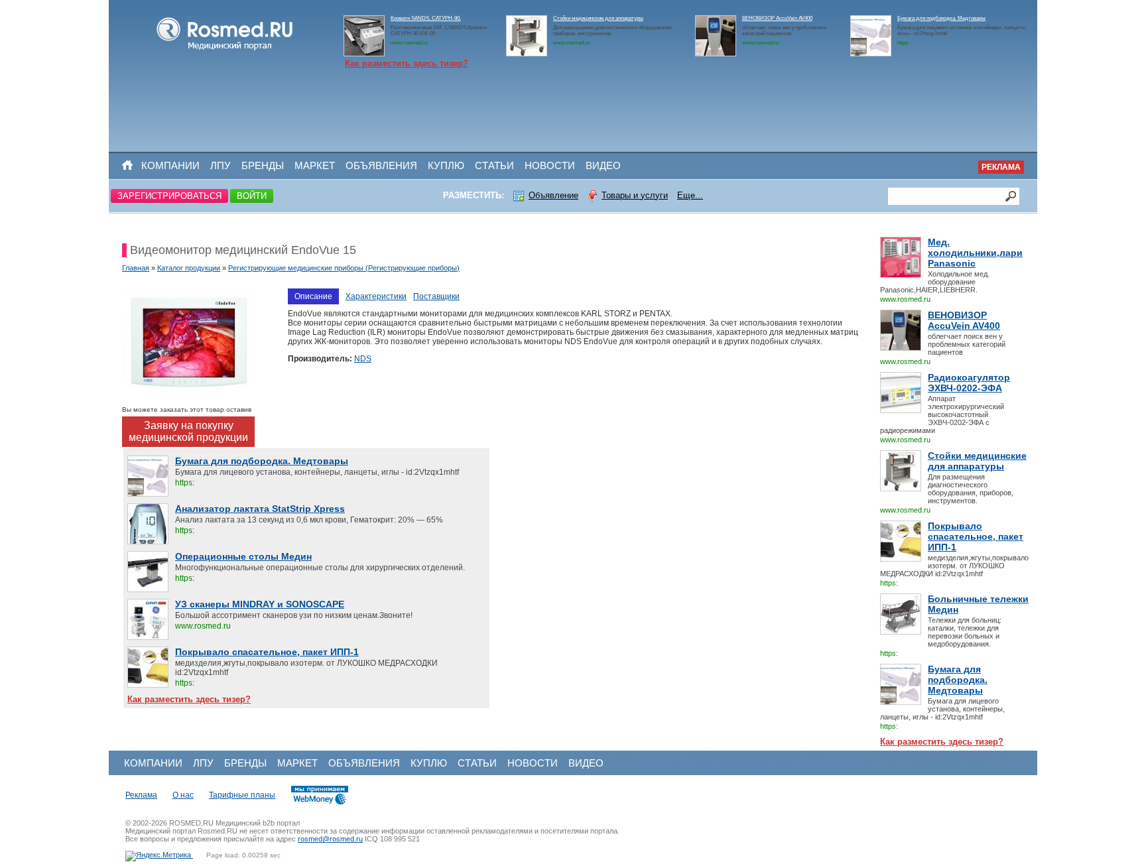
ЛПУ (220, 165)
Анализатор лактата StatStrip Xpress (260, 508)
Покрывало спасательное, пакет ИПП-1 (975, 536)
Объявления (381, 165)
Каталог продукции (188, 268)
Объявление (553, 195)
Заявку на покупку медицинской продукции (188, 431)
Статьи (494, 165)
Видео (603, 165)
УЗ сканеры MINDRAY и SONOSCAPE (259, 604)
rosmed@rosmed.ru (330, 839)
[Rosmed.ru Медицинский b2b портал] (225, 50)
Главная (135, 268)
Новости (550, 165)
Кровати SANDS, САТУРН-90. (426, 18)
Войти (252, 196)
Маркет (314, 165)
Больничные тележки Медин (978, 604)
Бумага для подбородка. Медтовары (941, 18)
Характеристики (376, 296)
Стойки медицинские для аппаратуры (598, 18)
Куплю (446, 165)
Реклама (1001, 167)
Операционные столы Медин (243, 556)
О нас (183, 795)
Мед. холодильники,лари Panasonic (975, 253)
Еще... (690, 195)
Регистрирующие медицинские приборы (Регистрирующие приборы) (344, 268)
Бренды (262, 165)
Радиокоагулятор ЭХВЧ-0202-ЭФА (969, 382)
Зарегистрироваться (169, 196)
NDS (362, 358)
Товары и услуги (635, 195)
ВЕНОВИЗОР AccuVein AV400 (777, 18)
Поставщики (436, 296)
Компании (170, 165)
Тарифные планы (242, 795)
